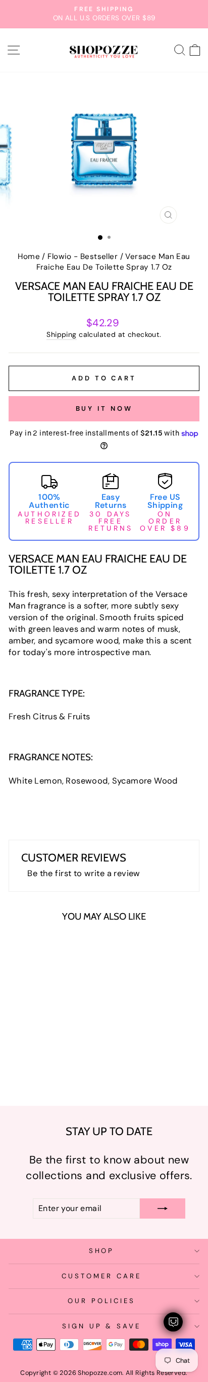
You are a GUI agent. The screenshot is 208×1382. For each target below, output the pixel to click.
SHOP (102, 1250)
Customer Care (101, 1276)
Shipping (61, 334)
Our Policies (101, 1301)
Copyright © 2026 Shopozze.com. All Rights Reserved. (103, 1373)
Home (29, 256)
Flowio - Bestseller (82, 256)
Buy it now (104, 408)
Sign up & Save (101, 1326)
